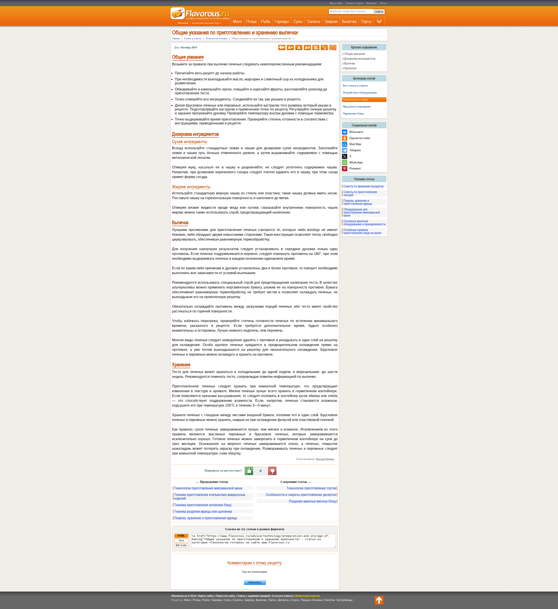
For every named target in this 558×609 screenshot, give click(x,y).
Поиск (383, 3)
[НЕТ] (272, 471)
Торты (366, 21)
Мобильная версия (307, 595)
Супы (298, 21)
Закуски (331, 21)
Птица (251, 21)
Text (181, 540)
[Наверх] (379, 600)
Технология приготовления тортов (311, 488)
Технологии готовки (355, 99)
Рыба (265, 21)
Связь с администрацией (253, 595)
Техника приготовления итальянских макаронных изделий (209, 496)
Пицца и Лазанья (311, 600)
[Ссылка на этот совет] (324, 47)
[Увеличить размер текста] (307, 47)
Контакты (371, 3)
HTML (181, 535)
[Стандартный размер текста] (299, 47)
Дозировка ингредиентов (360, 58)
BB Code (181, 545)
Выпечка (349, 21)
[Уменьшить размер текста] (290, 47)
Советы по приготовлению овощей (360, 193)
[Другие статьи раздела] (316, 47)
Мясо (237, 21)
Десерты (283, 600)
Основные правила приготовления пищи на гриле (362, 231)
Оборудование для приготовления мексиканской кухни (362, 212)
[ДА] (249, 471)
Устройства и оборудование (360, 92)
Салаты (313, 21)
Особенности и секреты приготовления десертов (301, 495)
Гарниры (282, 21)
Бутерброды (344, 600)
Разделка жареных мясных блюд (312, 501)
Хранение (350, 68)
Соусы (295, 600)
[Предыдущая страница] (282, 47)
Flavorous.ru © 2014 (183, 595)
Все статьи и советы (355, 85)
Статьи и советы (354, 3)
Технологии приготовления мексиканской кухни (208, 488)
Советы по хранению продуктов (364, 186)
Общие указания (354, 53)
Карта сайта (336, 3)
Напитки (329, 600)
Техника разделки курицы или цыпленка (203, 511)
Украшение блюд (353, 113)
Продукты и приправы (357, 106)
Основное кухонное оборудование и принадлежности (365, 222)
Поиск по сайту (225, 595)
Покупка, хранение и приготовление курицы (205, 518)
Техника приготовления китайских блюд (202, 505)
